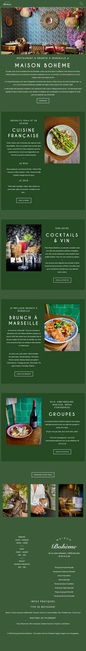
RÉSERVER (43, 101)
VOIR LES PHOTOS (62, 280)
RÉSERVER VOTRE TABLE (43, 475)
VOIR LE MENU (24, 200)
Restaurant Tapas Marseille (64, 588)
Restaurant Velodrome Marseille (64, 571)
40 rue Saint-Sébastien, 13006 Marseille (64, 553)
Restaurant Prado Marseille (64, 567)
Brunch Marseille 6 (64, 576)
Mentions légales (54, 633)
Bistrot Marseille (64, 580)
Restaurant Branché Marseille (64, 596)
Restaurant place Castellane (64, 584)
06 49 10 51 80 (64, 556)
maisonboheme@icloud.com (55, 441)
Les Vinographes (73, 633)
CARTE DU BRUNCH (24, 374)
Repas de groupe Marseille (64, 592)
